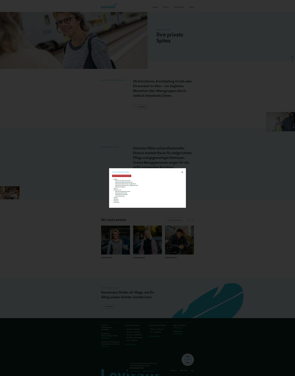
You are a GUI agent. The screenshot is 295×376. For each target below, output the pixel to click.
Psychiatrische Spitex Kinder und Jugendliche (125, 183)
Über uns (116, 188)
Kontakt (115, 197)
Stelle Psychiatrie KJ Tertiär (121, 194)
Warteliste (116, 199)
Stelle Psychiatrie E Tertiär (121, 193)
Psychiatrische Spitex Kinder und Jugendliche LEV (126, 185)
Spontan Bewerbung (120, 196)
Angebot (116, 179)
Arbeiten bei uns (117, 190)
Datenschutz (116, 202)
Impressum (116, 200)
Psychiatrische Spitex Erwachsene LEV (124, 182)
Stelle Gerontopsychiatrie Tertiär (122, 191)
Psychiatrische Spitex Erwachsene (123, 180)
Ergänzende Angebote (120, 187)
